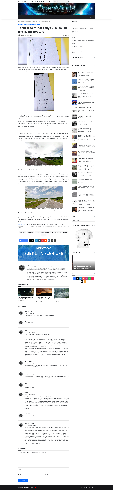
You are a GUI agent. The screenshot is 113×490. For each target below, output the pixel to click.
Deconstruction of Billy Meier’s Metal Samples (81, 36)
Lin (25, 372)
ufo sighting (64, 232)
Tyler (26, 321)
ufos (44, 235)
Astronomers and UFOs (77, 46)
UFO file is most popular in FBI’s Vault (79, 51)
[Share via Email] (52, 240)
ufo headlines (45, 232)
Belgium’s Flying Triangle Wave (84, 100)
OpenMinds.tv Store (61, 16)
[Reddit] (45, 240)
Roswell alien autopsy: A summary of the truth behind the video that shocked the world (86, 202)
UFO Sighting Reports (34, 24)
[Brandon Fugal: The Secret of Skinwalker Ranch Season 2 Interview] (44, 292)
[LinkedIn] (36, 240)
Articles (27, 16)
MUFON (24, 71)
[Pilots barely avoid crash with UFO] (61, 293)
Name (19, 469)
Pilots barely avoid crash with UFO (61, 299)
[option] (83, 262)
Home (22, 16)
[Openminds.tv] (56, 9)
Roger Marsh (23, 35)
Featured (24, 21)
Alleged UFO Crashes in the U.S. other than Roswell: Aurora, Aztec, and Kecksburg (86, 167)
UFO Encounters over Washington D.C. (86, 114)
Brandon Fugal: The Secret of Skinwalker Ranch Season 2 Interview (43, 299)
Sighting (23, 232)
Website (46, 474)
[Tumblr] (39, 240)
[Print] (55, 240)
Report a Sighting (87, 16)
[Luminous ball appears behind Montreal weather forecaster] (26, 292)
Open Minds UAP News (37, 16)
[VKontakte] (49, 240)
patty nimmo (28, 311)
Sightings (30, 232)
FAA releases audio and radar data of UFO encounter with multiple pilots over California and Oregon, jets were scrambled (83, 30)
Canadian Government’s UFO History (85, 179)
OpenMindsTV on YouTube (50, 16)
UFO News (26, 24)
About (79, 16)
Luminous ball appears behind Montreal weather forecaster (25, 298)
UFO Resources (71, 16)
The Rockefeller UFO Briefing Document (86, 79)
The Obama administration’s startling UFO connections (82, 267)
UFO (37, 232)
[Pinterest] (42, 240)
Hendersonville (21, 224)
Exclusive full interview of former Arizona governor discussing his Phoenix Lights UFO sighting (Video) (86, 136)
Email (19, 474)
